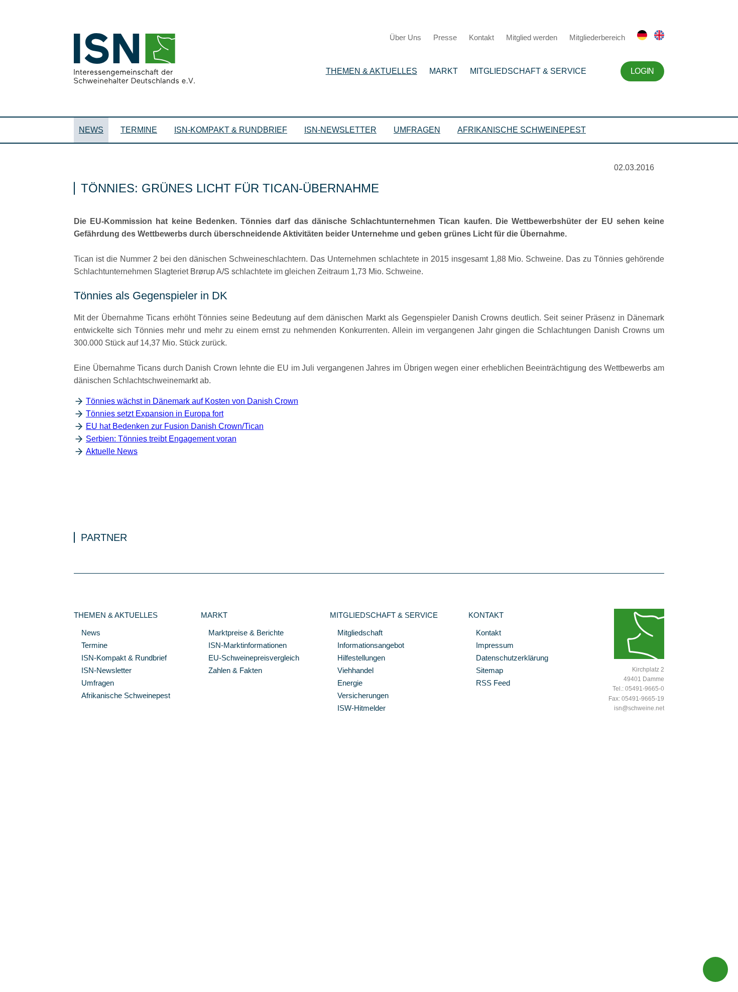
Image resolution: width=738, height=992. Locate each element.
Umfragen (417, 130)
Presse (445, 37)
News (91, 130)
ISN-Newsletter (340, 130)
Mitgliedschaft (356, 633)
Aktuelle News (112, 451)
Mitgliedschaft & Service (528, 71)
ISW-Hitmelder (358, 709)
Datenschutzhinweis (31, 970)
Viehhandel (352, 671)
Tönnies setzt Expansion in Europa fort (154, 413)
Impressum (491, 646)
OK (5, 984)
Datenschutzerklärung (508, 658)
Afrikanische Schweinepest (521, 130)
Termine (138, 130)
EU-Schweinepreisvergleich (250, 658)
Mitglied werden (531, 37)
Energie (346, 684)
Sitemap (485, 671)
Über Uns (405, 37)
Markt (443, 71)
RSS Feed (489, 684)
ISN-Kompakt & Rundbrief (230, 130)
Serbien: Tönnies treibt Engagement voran (161, 438)
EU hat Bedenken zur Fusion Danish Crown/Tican (175, 426)
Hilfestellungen (357, 658)
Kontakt (481, 37)
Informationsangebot (367, 646)
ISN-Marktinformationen (244, 646)
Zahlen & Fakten (231, 671)
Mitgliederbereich (597, 37)
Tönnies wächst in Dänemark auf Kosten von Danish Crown (192, 401)
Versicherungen (359, 696)
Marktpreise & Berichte (242, 633)
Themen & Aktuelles (371, 71)
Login (642, 71)
